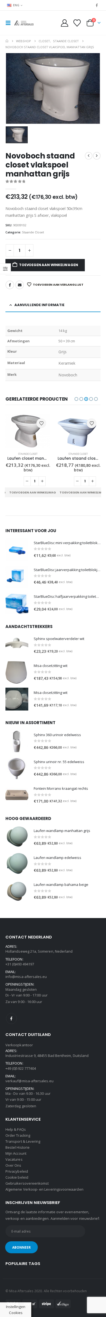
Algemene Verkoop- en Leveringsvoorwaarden (44, 1189)
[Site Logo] (25, 23)
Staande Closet (33, 232)
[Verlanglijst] (77, 23)
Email (19, 285)
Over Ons (13, 1165)
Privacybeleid (16, 1171)
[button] (9, 23)
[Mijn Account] (64, 23)
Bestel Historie (17, 1147)
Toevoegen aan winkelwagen (48, 264)
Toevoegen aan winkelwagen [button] (34, 492)
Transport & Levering (22, 1141)
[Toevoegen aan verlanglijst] (41, 423)
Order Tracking (17, 1135)
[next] (97, 156)
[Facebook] (96, 5)
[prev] (88, 156)
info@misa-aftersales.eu (26, 976)
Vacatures (14, 1159)
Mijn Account (15, 1153)
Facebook (9, 285)
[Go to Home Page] (6, 41)
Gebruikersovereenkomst (27, 1183)
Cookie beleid (16, 1177)
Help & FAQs (15, 1129)
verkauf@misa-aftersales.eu (29, 1080)
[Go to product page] (27, 431)
